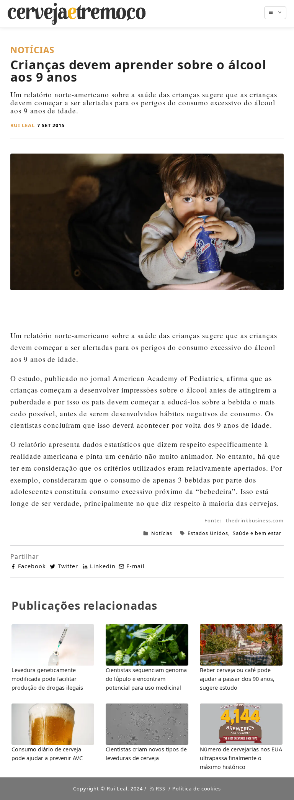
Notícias (162, 533)
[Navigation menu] (279, 13)
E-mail (135, 566)
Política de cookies (196, 788)
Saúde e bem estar (257, 533)
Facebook (32, 566)
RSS (159, 788)
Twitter (68, 566)
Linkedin (103, 566)
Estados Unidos (208, 533)
